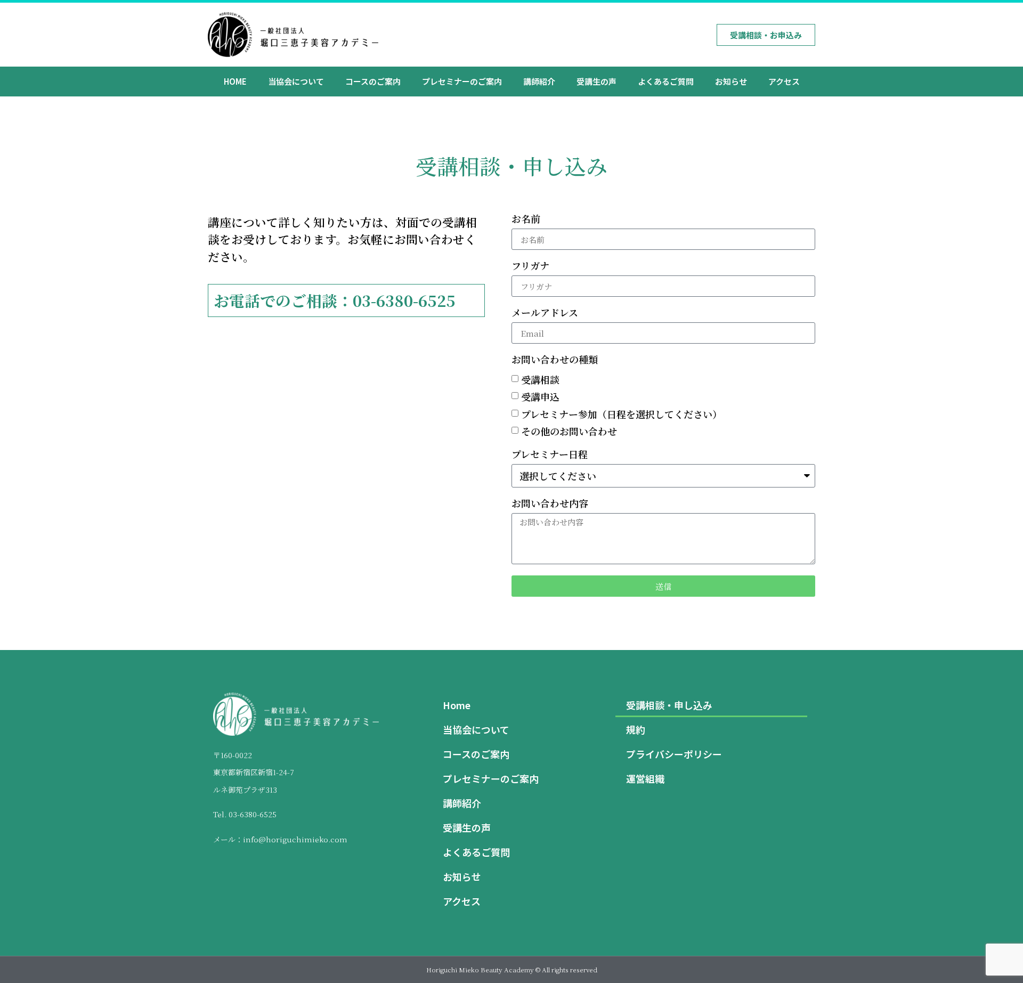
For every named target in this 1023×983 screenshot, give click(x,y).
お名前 (526, 219)
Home (235, 81)
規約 (635, 729)
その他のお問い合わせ (569, 431)
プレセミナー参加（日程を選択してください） (621, 414)
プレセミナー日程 (550, 455)
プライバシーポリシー (674, 754)
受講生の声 (596, 81)
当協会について (296, 81)
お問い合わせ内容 (550, 504)
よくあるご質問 (666, 81)
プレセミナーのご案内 (462, 81)
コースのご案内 (373, 81)
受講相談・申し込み (669, 705)
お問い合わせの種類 (555, 360)
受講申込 (540, 397)
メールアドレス (545, 313)
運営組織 (645, 778)
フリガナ (530, 266)
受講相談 (540, 379)
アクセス (784, 81)
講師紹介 (539, 81)
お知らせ (731, 81)
